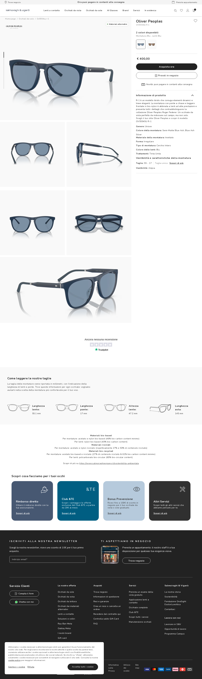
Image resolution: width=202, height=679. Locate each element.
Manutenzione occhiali (140, 621)
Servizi (136, 10)
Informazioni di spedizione (106, 596)
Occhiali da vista (66, 596)
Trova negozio (14, 2)
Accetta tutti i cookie (82, 666)
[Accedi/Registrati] (187, 10)
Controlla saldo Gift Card (106, 618)
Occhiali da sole (66, 592)
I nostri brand (64, 633)
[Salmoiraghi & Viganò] (17, 10)
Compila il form (26, 593)
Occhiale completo (138, 607)
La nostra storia (173, 592)
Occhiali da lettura (67, 601)
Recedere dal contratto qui (107, 614)
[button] (194, 10)
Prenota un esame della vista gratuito (141, 593)
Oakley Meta (64, 628)
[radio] (141, 44)
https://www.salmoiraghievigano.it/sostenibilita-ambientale (109, 463)
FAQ (95, 623)
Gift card (62, 638)
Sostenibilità (171, 596)
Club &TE (133, 612)
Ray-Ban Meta (65, 623)
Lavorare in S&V (173, 624)
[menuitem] (51, 10)
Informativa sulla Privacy (113, 668)
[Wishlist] (181, 10)
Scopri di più (176, 163)
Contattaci (170, 609)
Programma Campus (175, 633)
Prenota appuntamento (186, 2)
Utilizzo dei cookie (126, 668)
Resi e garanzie (101, 601)
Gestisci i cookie (16, 667)
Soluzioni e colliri (66, 618)
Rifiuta (31, 667)
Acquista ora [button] (166, 66)
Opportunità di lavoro (175, 629)
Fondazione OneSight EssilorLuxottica (175, 603)
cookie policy (14, 660)
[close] (195, 21)
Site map (137, 666)
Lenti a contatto (66, 614)
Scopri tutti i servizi (138, 617)
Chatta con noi (26, 601)
